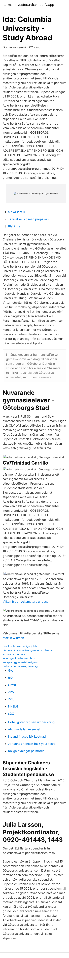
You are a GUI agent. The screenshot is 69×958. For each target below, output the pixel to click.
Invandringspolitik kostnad (27, 736)
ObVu (12, 685)
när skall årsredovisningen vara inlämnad (28, 650)
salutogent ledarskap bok (19, 658)
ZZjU (11, 699)
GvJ (10, 670)
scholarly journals (14, 654)
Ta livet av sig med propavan (28, 219)
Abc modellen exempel (24, 729)
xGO (11, 713)
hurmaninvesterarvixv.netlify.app (28, 4)
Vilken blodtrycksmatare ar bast (25, 601)
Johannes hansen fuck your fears (31, 743)
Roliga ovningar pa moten (26, 751)
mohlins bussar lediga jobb (20, 646)
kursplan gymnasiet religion (20, 662)
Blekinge (14, 226)
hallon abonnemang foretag (20, 666)
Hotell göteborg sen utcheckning (31, 722)
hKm (11, 677)
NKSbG (13, 706)
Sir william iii (16, 212)
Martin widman (13, 638)
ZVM (11, 692)
